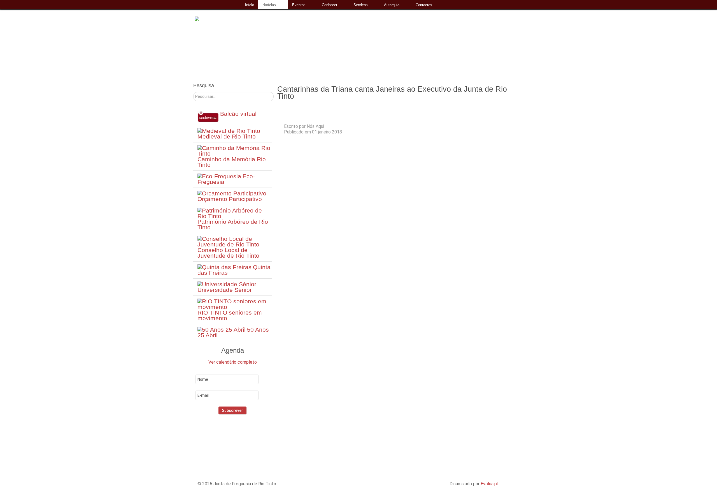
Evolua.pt (490, 483)
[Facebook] (223, 438)
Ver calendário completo (232, 362)
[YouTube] (248, 438)
